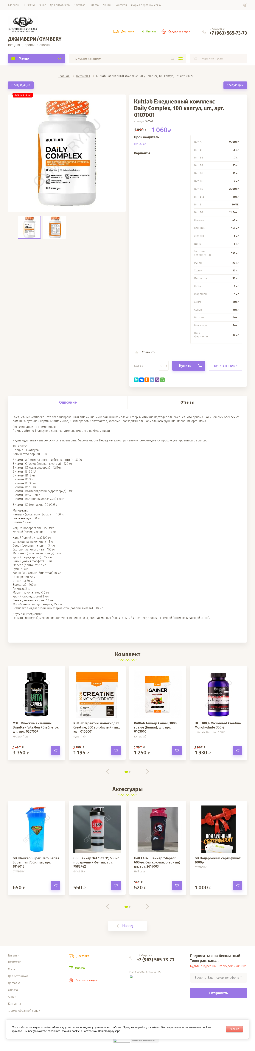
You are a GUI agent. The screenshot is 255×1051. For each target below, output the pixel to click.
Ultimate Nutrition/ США (210, 732)
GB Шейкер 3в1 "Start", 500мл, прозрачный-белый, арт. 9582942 (96, 862)
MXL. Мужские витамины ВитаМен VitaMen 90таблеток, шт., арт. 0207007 (36, 727)
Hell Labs (139, 871)
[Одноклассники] (146, 379)
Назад (127, 925)
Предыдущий (20, 85)
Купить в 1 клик (225, 366)
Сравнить (148, 352)
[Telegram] (152, 379)
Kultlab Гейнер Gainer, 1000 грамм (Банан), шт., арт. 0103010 (155, 727)
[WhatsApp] (162, 379)
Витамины (83, 76)
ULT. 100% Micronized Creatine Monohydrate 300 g (218, 725)
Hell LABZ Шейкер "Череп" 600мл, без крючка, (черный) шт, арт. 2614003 (157, 862)
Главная (64, 76)
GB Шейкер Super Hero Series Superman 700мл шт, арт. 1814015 (36, 862)
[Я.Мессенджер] (136, 379)
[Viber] (157, 379)
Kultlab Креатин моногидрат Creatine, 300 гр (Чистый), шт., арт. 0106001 (96, 727)
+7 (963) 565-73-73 (228, 33)
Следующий (235, 85)
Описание (68, 402)
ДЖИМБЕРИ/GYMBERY (35, 39)
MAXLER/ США (21, 736)
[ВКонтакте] (141, 379)
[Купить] (55, 750)
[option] (67, 153)
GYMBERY (18, 871)
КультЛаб (140, 144)
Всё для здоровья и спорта (29, 45)
